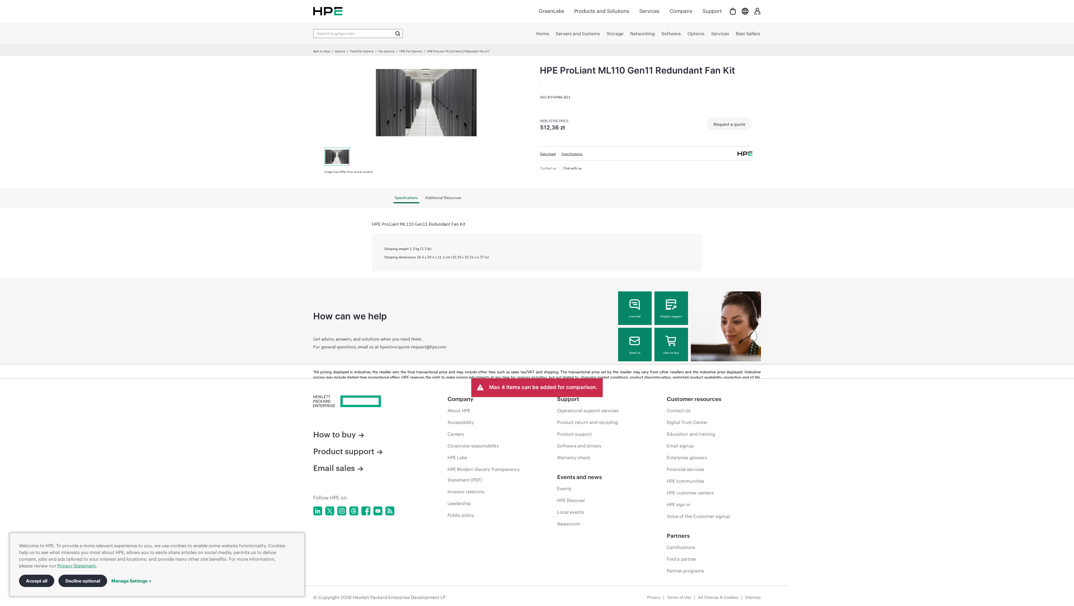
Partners (678, 535)
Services (649, 11)
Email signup (680, 446)
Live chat (635, 316)
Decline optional (82, 581)
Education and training (691, 434)
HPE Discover (571, 500)
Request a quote (729, 124)
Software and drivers (579, 446)
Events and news (579, 476)
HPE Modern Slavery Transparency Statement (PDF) (483, 474)
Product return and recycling (587, 422)
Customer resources (694, 398)
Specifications (572, 153)
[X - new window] (329, 510)
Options (340, 51)
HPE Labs (457, 457)
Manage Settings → (131, 581)
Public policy (460, 515)
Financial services (685, 469)
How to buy (671, 352)
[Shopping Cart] (732, 11)
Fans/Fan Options (362, 51)
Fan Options (386, 51)
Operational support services (588, 410)
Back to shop (321, 51)
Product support (671, 316)
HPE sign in (678, 504)
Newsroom (568, 524)
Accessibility (460, 422)
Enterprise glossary (687, 457)
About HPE (458, 410)
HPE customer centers (690, 493)
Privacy (653, 597)
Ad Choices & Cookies (718, 597)
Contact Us (679, 410)
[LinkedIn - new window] (317, 510)
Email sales (334, 468)
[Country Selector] (745, 11)
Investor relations (465, 491)
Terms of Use (679, 597)
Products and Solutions (601, 11)
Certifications (681, 547)
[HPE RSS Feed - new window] (389, 510)
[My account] (757, 11)
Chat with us (572, 167)
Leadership (459, 503)
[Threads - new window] (353, 510)
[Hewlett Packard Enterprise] (327, 11)
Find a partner (681, 559)
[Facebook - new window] (365, 510)
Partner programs (685, 571)
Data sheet (548, 153)
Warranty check (573, 457)
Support (712, 11)
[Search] (398, 33)
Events (564, 488)
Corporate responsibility (473, 446)
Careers (455, 434)
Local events (570, 512)
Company (681, 11)
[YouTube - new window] (377, 510)
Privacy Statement (76, 566)
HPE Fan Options (410, 51)
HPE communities (685, 481)
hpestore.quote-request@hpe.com (413, 346)
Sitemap (753, 597)
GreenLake (551, 11)
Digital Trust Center (687, 422)
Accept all (36, 581)
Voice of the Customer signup (698, 516)
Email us (634, 352)
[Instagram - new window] (341, 510)
